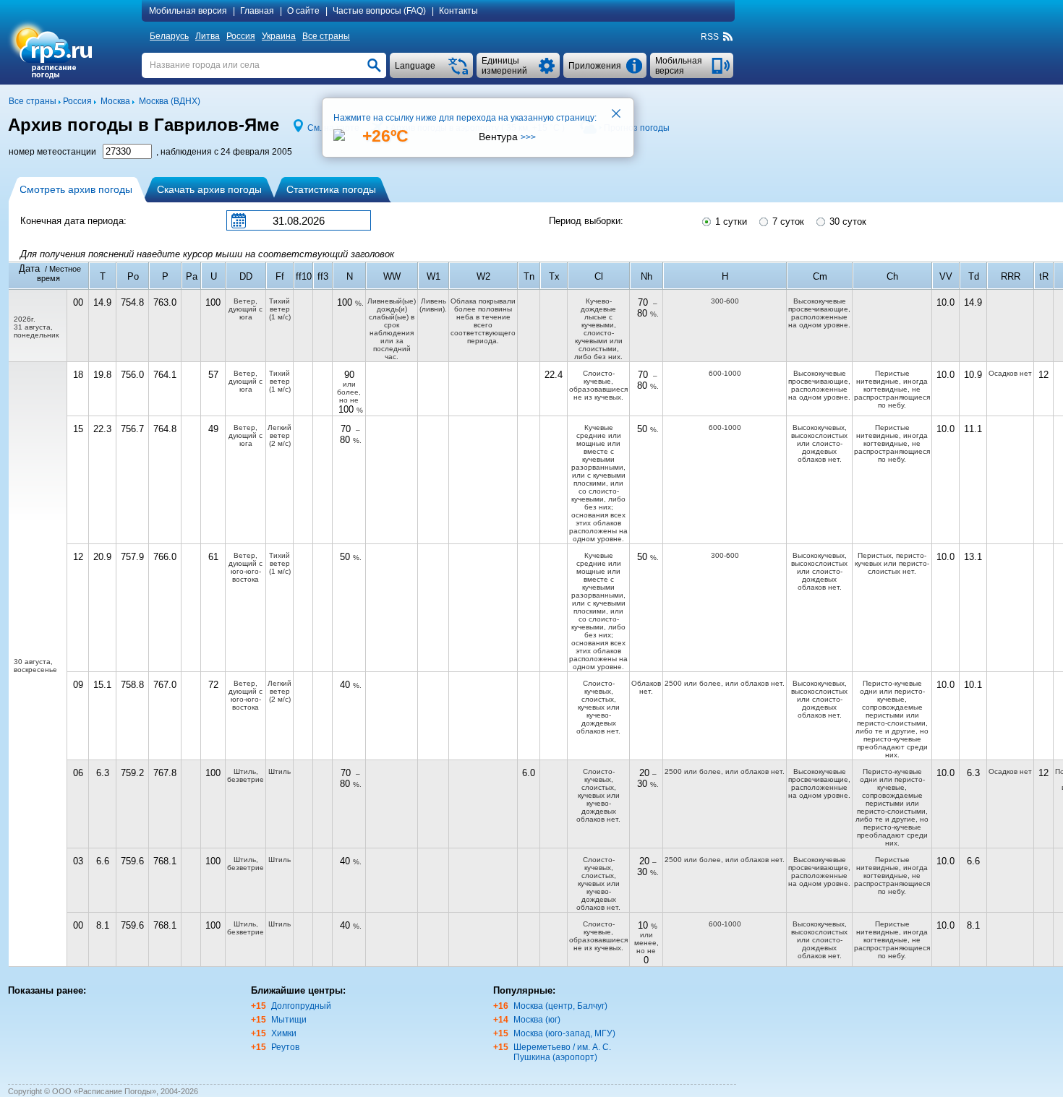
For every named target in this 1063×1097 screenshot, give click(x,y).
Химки (283, 1033)
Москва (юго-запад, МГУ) (564, 1033)
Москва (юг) (536, 1020)
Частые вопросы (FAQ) (379, 11)
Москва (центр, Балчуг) (560, 1006)
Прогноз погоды (637, 128)
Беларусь (169, 36)
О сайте (303, 11)
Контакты (458, 11)
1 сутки (729, 221)
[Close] (617, 115)
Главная (257, 11)
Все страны (326, 36)
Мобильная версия (188, 11)
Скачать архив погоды (209, 189)
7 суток (786, 221)
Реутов (285, 1047)
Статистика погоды (331, 189)
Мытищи (289, 1020)
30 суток (846, 221)
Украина (279, 36)
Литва (207, 36)
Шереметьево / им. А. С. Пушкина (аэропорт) (562, 1052)
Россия (240, 36)
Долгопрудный (301, 1006)
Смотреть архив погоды (76, 189)
